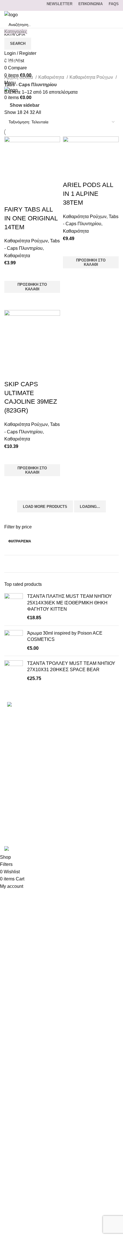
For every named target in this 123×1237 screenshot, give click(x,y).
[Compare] (11, 198)
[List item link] (61, 730)
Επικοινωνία (17, 763)
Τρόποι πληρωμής (23, 774)
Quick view (11, 300)
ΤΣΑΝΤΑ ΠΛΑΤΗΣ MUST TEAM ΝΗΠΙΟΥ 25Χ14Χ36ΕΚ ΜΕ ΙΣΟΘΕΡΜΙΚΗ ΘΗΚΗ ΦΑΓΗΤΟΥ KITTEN (69, 603)
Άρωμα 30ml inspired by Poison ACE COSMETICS (64, 636)
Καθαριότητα (51, 77)
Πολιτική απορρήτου (24, 795)
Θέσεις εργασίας (20, 817)
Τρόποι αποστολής (23, 785)
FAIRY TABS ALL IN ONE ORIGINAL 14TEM (30, 218)
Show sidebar (24, 105)
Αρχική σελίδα (19, 77)
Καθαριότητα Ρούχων (92, 77)
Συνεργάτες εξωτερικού (27, 828)
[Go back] (11, 50)
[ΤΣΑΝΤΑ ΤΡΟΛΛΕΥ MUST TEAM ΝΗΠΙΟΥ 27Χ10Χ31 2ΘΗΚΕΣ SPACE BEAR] (13, 671)
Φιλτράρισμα (19, 541)
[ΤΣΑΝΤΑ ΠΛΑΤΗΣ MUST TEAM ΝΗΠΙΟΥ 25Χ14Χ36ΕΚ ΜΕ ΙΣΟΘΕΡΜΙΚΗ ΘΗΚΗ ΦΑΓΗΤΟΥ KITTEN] (13, 607)
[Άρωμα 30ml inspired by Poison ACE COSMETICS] (13, 640)
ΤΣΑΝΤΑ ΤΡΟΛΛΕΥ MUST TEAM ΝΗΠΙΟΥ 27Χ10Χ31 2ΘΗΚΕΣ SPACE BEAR (71, 666)
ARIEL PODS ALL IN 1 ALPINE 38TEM (88, 193)
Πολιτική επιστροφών (25, 806)
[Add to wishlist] (11, 274)
